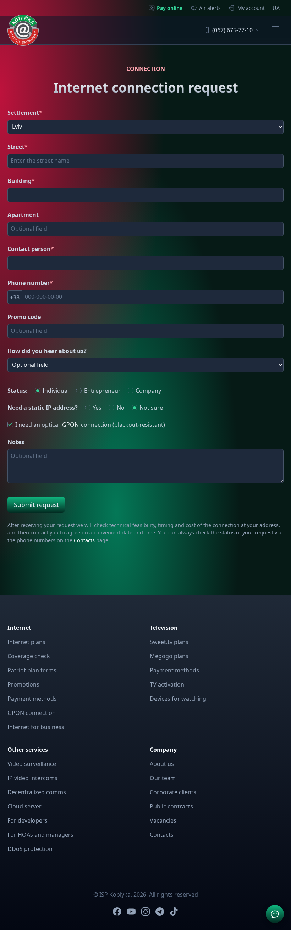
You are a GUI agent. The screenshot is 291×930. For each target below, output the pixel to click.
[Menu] (276, 30)
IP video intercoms (32, 778)
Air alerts (210, 8)
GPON (70, 424)
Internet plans (26, 642)
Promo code (24, 317)
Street (17, 147)
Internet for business (35, 727)
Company (148, 390)
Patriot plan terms (31, 670)
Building (21, 181)
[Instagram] (145, 911)
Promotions (23, 684)
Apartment (23, 215)
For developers (27, 820)
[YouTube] (131, 911)
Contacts (84, 540)
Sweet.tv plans (169, 642)
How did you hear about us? (47, 351)
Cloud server (24, 806)
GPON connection (31, 713)
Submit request (36, 504)
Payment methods (32, 698)
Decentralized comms (36, 792)
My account (251, 8)
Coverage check (28, 656)
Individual (56, 390)
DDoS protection (30, 849)
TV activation (167, 684)
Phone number (30, 283)
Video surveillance (31, 764)
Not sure (151, 407)
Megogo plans (169, 656)
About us (162, 764)
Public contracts (171, 806)
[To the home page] (23, 30)
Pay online (169, 8)
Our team (163, 778)
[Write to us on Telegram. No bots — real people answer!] (275, 914)
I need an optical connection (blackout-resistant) (90, 425)
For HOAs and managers (40, 835)
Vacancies (163, 820)
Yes (97, 407)
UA (276, 8)
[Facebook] (117, 911)
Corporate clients (173, 792)
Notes (15, 442)
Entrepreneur (102, 390)
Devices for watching (178, 698)
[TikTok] (174, 911)
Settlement (24, 113)
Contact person (30, 249)
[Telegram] (159, 911)
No (120, 407)
